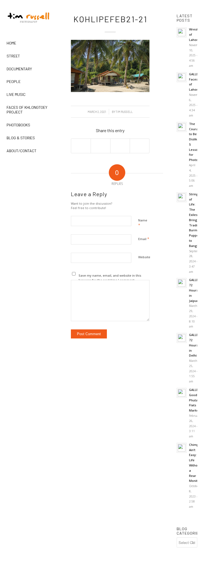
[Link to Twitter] (36, 167)
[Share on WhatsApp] (100, 146)
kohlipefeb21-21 (110, 19)
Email (143, 238)
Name (142, 222)
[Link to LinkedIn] (50, 167)
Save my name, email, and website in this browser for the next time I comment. (110, 277)
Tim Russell (124, 111)
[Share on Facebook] (81, 146)
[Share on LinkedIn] (120, 146)
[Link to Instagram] (21, 167)
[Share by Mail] (139, 146)
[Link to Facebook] (7, 167)
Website (144, 257)
